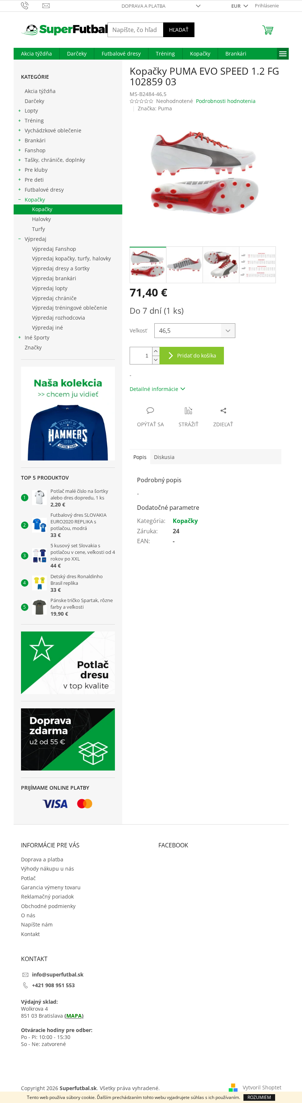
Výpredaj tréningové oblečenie (69, 307)
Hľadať (179, 29)
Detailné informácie (154, 388)
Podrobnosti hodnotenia (226, 100)
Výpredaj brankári (54, 278)
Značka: (155, 108)
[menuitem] (36, 54)
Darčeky (34, 100)
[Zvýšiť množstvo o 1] (155, 351)
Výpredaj (35, 238)
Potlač (28, 878)
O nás (28, 915)
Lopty (31, 110)
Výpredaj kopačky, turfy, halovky (71, 258)
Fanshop (35, 150)
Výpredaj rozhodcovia (58, 317)
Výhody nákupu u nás (47, 868)
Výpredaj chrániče (54, 298)
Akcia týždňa (40, 91)
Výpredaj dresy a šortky (60, 268)
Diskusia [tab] (164, 456)
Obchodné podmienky (48, 906)
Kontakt (30, 934)
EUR (236, 6)
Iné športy (37, 337)
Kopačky (35, 199)
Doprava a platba (143, 6)
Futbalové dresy (44, 189)
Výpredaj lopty (49, 288)
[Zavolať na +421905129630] (32, 5)
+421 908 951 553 (53, 985)
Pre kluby (36, 169)
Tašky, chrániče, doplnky (55, 159)
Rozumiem (259, 1097)
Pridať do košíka (196, 355)
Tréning (34, 120)
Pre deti (34, 179)
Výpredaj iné (47, 327)
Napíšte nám (37, 924)
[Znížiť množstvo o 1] (155, 360)
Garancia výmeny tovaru (51, 887)
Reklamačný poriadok (47, 896)
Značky (33, 347)
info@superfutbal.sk (58, 974)
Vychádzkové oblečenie (53, 130)
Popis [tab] (140, 456)
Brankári (35, 140)
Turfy (38, 228)
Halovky (41, 219)
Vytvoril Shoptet (262, 1087)
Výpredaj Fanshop (54, 248)
